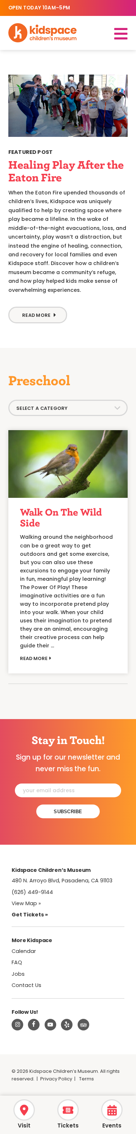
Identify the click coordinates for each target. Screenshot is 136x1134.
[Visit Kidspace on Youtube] (50, 1024)
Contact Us (26, 985)
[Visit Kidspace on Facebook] (34, 1024)
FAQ (17, 962)
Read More (36, 315)
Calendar (24, 951)
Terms (86, 1079)
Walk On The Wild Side (61, 517)
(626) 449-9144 (32, 892)
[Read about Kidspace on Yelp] (67, 1024)
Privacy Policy (56, 1079)
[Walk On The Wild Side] (68, 464)
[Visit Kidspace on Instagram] (17, 1024)
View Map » (26, 903)
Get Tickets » (30, 914)
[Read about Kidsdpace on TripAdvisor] (83, 1024)
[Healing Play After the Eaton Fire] (68, 106)
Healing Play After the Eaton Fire (66, 171)
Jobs (18, 974)
